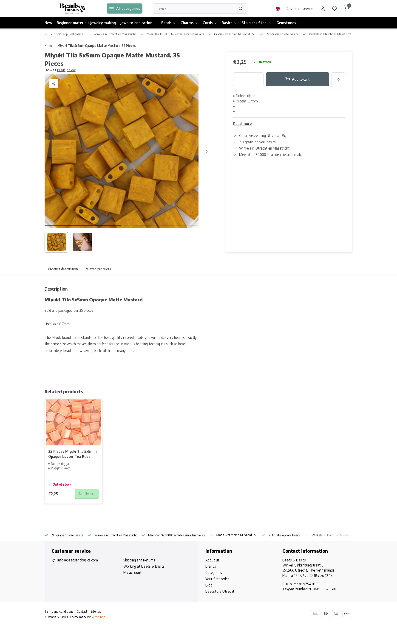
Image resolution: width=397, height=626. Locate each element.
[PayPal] (347, 614)
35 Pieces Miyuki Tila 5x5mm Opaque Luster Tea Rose (72, 454)
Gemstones (286, 22)
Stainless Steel (254, 22)
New (48, 22)
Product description (63, 269)
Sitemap (96, 611)
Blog (208, 585)
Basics (227, 22)
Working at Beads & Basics (144, 566)
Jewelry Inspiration (136, 22)
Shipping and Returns (139, 560)
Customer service (299, 8)
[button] (206, 151)
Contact (82, 611)
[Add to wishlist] (95, 406)
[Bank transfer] (315, 614)
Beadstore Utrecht (219, 591)
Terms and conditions (59, 611)
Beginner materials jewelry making (86, 22)
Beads (166, 22)
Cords (208, 22)
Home (48, 46)
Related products (98, 269)
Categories (213, 572)
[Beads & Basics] (72, 8)
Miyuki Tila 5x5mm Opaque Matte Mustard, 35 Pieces (96, 46)
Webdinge (98, 617)
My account (132, 572)
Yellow (71, 70)
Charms (187, 22)
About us (212, 560)
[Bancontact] (336, 614)
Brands (210, 566)
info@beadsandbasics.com (77, 560)
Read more (242, 123)
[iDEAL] (326, 614)
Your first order (217, 579)
